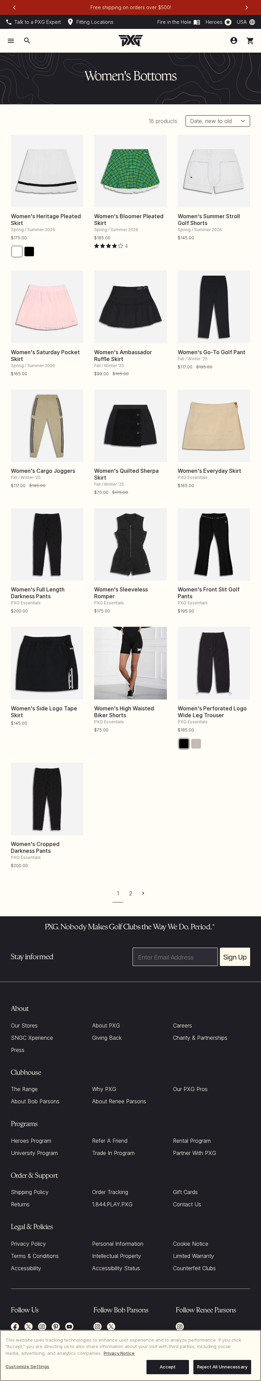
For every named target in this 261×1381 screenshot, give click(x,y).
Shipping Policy (30, 1192)
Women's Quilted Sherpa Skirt (126, 474)
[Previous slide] (14, 7)
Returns (20, 1204)
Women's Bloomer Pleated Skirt (128, 219)
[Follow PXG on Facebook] (15, 1327)
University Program (34, 1153)
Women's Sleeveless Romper (121, 593)
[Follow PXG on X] (28, 1327)
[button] (250, 41)
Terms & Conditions (35, 1256)
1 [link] (118, 893)
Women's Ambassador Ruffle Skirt (123, 355)
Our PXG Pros (190, 1089)
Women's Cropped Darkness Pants (35, 847)
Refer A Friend (109, 1140)
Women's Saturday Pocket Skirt (45, 355)
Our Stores (24, 1025)
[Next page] (143, 893)
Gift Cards (185, 1192)
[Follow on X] (111, 1327)
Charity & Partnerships (200, 1037)
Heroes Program (31, 1140)
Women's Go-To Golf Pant (211, 352)
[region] (130, 1355)
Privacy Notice (119, 1353)
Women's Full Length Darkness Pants (38, 593)
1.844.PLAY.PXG (112, 1204)
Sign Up (235, 956)
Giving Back (107, 1037)
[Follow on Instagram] (97, 1327)
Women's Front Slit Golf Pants (209, 593)
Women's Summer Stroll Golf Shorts (209, 219)
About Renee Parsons (119, 1101)
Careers (182, 1025)
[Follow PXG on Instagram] (42, 1327)
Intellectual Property (116, 1256)
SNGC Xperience (32, 1037)
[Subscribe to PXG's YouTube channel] (69, 1327)
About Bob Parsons (35, 1101)
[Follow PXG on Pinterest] (56, 1327)
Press (17, 1050)
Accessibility (26, 1268)
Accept (168, 1366)
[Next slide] (247, 7)
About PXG (106, 1025)
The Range (24, 1089)
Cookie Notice (190, 1243)
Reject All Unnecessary (222, 1366)
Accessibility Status (116, 1268)
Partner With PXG (194, 1153)
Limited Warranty (193, 1256)
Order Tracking (110, 1192)
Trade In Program (113, 1153)
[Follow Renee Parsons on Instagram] (180, 1327)
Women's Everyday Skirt (209, 470)
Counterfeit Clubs (194, 1268)
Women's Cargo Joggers (43, 470)
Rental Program (192, 1140)
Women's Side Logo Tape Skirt (44, 712)
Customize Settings (27, 1366)
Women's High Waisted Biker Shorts (124, 712)
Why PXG (104, 1089)
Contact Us (187, 1204)
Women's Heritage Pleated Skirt (46, 219)
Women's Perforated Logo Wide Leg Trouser (212, 712)
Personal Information (117, 1243)
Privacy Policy (28, 1243)
